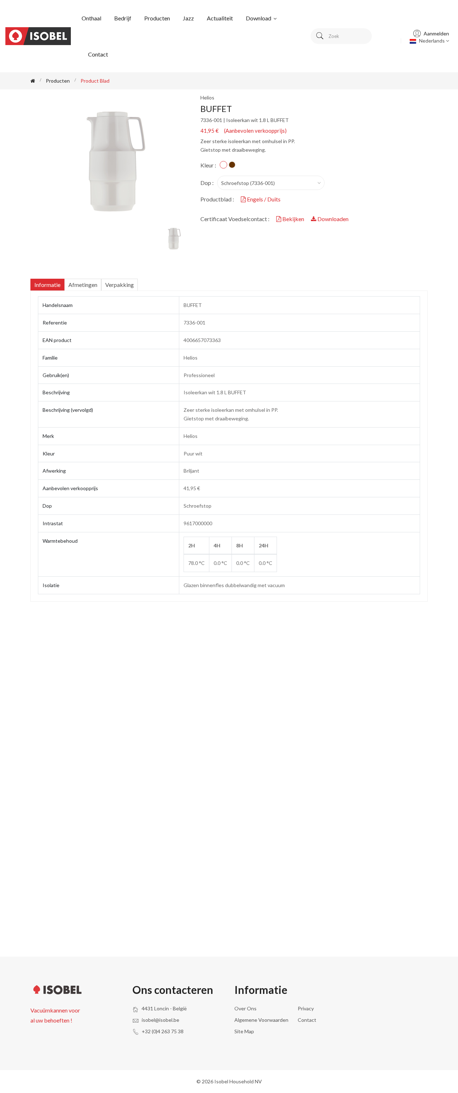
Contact (98, 54)
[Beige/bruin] (232, 165)
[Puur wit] (223, 165)
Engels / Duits (263, 199)
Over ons (245, 1008)
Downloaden (332, 218)
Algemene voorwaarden (261, 1020)
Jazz (188, 18)
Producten (157, 18)
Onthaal (91, 18)
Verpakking (119, 284)
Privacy (306, 1008)
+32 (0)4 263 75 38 (163, 1031)
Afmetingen (82, 284)
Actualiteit (220, 18)
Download (259, 18)
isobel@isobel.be (160, 1020)
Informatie (47, 284)
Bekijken (293, 218)
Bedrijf (122, 18)
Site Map (244, 1031)
